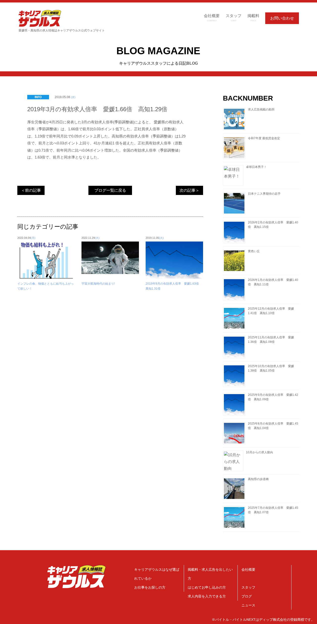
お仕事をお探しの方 (149, 587)
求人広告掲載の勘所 (261, 109)
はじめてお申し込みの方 (207, 587)
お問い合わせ (282, 18)
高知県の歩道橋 (258, 479)
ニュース (248, 605)
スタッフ (248, 587)
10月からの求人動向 (259, 452)
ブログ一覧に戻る (110, 190)
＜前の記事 (31, 190)
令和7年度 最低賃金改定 (264, 138)
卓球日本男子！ (256, 167)
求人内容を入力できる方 (207, 596)
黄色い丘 (254, 251)
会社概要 (248, 569)
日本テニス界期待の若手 (264, 193)
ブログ (246, 596)
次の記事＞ (189, 190)
